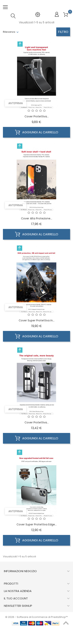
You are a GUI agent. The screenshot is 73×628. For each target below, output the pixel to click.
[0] (65, 14)
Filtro (63, 32)
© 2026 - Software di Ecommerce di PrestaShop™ (36, 617)
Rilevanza (9, 32)
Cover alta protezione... (36, 218)
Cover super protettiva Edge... (37, 524)
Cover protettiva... (37, 116)
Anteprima (15, 103)
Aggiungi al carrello (39, 132)
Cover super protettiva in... (37, 320)
